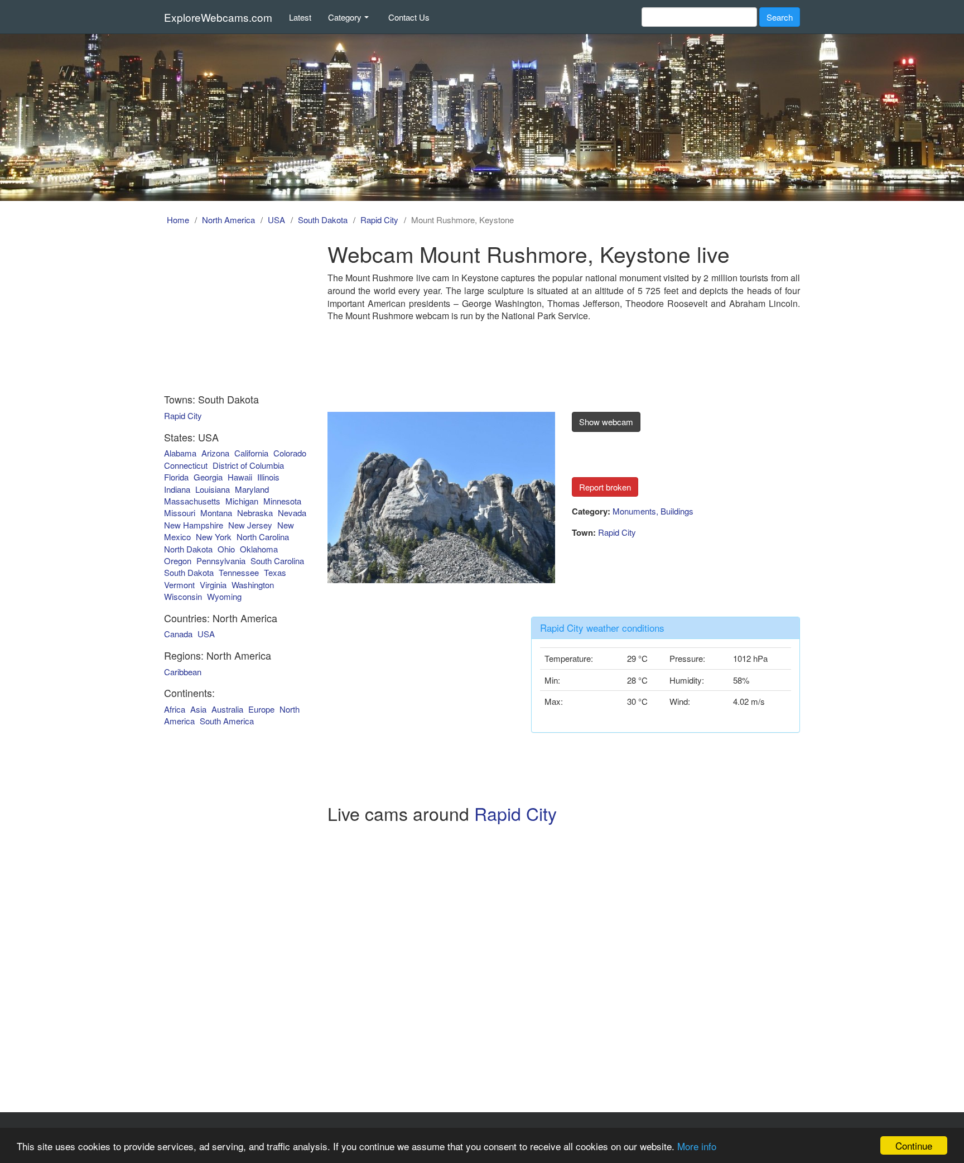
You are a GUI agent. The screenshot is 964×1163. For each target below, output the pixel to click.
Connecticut (186, 465)
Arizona (215, 453)
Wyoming (224, 596)
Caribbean (182, 671)
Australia (227, 709)
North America (228, 219)
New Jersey (250, 525)
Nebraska (255, 512)
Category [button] (345, 17)
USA (276, 219)
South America (227, 721)
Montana (216, 512)
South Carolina (277, 560)
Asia (198, 709)
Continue (913, 1145)
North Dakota (188, 549)
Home (178, 219)
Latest (300, 17)
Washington (253, 584)
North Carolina (263, 536)
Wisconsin (183, 596)
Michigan (241, 501)
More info (696, 1146)
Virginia (213, 584)
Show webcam (606, 421)
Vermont (179, 584)
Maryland (252, 489)
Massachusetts (192, 501)
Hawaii (240, 477)
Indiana (177, 489)
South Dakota (323, 219)
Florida (176, 477)
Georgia (208, 477)
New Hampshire (193, 525)
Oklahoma (259, 549)
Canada (178, 634)
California (251, 453)
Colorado (289, 453)
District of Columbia (248, 465)
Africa (174, 709)
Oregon (177, 560)
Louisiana (212, 489)
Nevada (292, 512)
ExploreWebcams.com (218, 17)
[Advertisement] (227, 311)
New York (214, 536)
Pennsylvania (220, 560)
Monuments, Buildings (653, 511)
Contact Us (409, 17)
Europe (261, 709)
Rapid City (379, 219)
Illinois (268, 477)
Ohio (226, 549)
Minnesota (282, 501)
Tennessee (239, 572)
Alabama (180, 453)
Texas (275, 572)
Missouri (179, 512)
